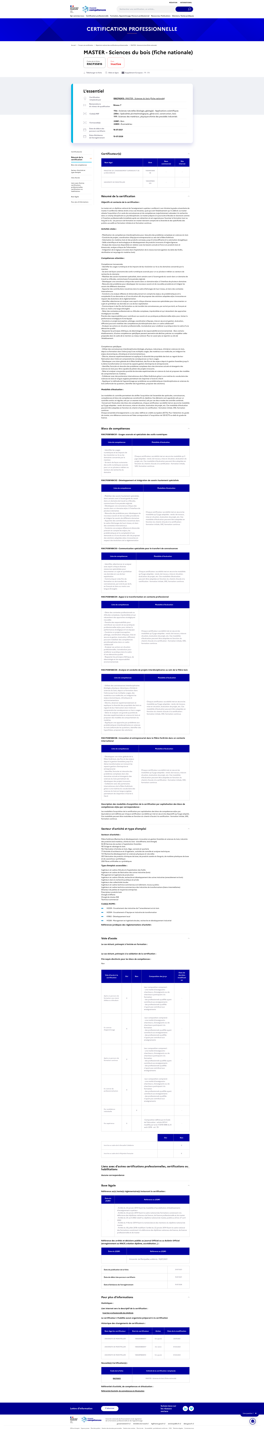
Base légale (108, 1185)
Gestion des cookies (129, 1428)
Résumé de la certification (118, 196)
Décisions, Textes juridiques (183, 16)
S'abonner (109, 1408)
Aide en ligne (113, 72)
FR (145, 72)
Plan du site (140, 1428)
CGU (170, 1428)
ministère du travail (140, 1424)
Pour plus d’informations (117, 1297)
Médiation (173, 3)
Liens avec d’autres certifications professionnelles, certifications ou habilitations (144, 1167)
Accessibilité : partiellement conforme (156, 1428)
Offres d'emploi (75, 1428)
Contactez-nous (189, 1428)
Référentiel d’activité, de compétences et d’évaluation (122, 1391)
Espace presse (85, 1428)
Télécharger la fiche (94, 72)
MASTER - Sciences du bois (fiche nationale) (139, 98)
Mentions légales (178, 1428)
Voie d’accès (109, 938)
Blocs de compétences (115, 428)
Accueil (73, 45)
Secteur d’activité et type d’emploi (123, 829)
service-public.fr (173, 1424)
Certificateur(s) (111, 154)
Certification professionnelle (97, 16)
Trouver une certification (85, 45)
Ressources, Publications (160, 16)
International (186, 3)
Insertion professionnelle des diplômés (118, 1313)
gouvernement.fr (123, 1424)
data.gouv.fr (188, 1424)
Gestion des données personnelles (112, 1428)
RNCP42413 (117, 1378)
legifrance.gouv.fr (157, 1424)
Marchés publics (95, 1428)
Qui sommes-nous (77, 16)
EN (148, 72)
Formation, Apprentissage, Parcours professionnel (129, 16)
